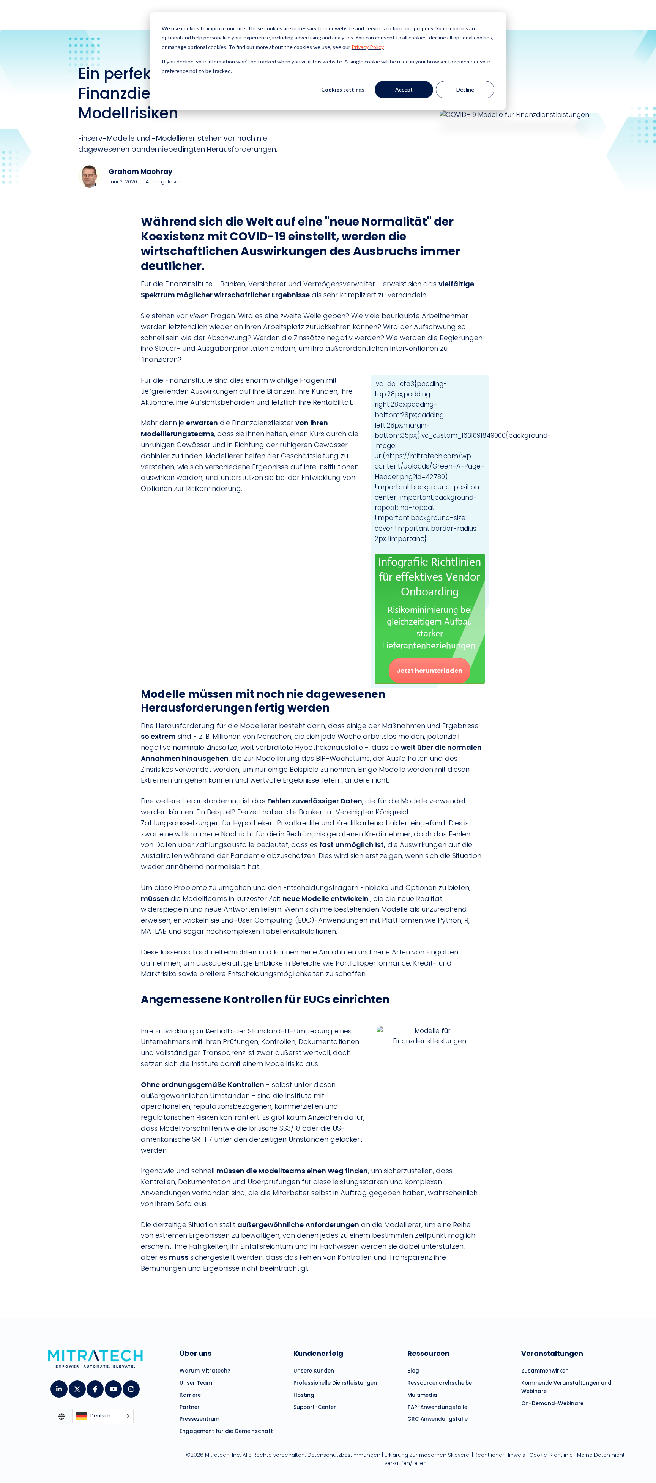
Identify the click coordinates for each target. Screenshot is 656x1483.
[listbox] (103, 1416)
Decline (465, 89)
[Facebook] (95, 1386)
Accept (404, 89)
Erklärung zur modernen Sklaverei (427, 1455)
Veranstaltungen (552, 1353)
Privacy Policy (368, 47)
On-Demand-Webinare (552, 1403)
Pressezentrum (199, 1419)
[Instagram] (131, 1386)
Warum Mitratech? (205, 1370)
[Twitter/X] (77, 1386)
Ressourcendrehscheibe (439, 1383)
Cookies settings (342, 89)
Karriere (190, 1395)
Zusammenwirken (545, 1370)
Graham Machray (140, 171)
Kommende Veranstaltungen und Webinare (566, 1387)
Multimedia (422, 1395)
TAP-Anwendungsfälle (437, 1407)
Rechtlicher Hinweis (500, 1455)
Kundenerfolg (318, 1353)
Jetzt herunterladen (429, 670)
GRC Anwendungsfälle (437, 1419)
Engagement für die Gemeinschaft (226, 1431)
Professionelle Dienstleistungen (335, 1383)
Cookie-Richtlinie (551, 1455)
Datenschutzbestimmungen (344, 1455)
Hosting (303, 1395)
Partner (190, 1407)
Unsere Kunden (313, 1370)
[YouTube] (113, 1386)
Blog (413, 1370)
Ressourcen (428, 1353)
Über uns (195, 1353)
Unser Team (196, 1383)
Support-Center (314, 1407)
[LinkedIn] (58, 1386)
